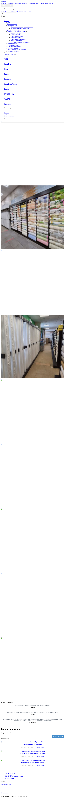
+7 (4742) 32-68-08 (9, 773)
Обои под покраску (13, 45)
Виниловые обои (12, 25)
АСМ (6, 59)
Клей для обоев (15, 34)
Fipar (6, 69)
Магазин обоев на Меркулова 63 (32, 744)
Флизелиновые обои (13, 51)
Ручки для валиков (16, 40)
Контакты (3, 789)
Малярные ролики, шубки (18, 39)
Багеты (9, 22)
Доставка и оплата (9, 778)
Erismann (7, 79)
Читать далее (40, 747)
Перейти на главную (58, 736)
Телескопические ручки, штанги (20, 42)
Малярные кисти (16, 37)
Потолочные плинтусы (14, 46)
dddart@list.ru (8, 775)
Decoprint (7, 104)
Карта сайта (4, 793)
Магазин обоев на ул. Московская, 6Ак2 (32, 753)
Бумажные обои (12, 24)
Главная (6, 113)
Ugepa (6, 74)
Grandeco (7, 64)
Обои (5, 114)
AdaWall (7, 99)
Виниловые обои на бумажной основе (22, 27)
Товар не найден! (9, 116)
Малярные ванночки (17, 36)
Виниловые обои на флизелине (20, 28)
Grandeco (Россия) (10, 84)
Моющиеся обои (12, 43)
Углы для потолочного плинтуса (16, 49)
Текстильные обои (12, 48)
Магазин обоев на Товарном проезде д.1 (32, 762)
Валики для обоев (16, 33)
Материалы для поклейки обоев (16, 31)
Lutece (6, 89)
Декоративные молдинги (14, 30)
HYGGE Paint (9, 94)
